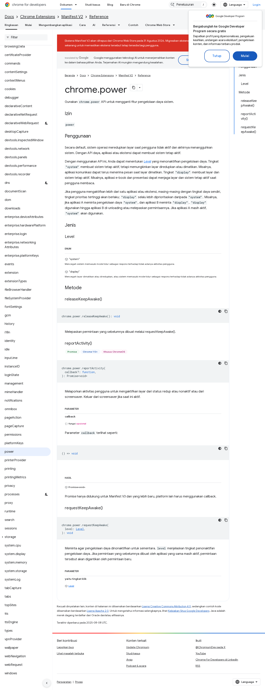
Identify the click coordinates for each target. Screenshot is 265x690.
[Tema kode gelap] (220, 311)
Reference (98, 16)
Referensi (108, 25)
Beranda (70, 75)
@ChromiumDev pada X (210, 647)
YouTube (201, 653)
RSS (198, 666)
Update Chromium (137, 647)
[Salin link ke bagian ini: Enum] (75, 248)
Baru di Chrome (130, 4)
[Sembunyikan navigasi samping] (47, 683)
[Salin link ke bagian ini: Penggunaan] (95, 136)
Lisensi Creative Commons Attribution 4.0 (166, 606)
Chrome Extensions (37, 16)
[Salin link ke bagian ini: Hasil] (75, 477)
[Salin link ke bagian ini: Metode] (85, 288)
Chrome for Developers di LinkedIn (217, 659)
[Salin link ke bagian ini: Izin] (76, 114)
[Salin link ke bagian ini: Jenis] (80, 225)
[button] (25, 537)
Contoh (133, 25)
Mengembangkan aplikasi (55, 25)
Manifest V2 (72, 16)
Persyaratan (64, 681)
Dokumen (66, 4)
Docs (9, 16)
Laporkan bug (65, 647)
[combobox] (188, 4)
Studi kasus (92, 4)
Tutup (217, 56)
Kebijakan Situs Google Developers (188, 611)
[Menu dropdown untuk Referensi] (120, 25)
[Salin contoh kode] (226, 311)
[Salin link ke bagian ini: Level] (78, 237)
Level (147, 161)
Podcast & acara (136, 666)
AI (94, 25)
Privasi (79, 681)
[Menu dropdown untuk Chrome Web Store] (175, 25)
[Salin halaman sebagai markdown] (133, 87)
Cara (82, 25)
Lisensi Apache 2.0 (98, 611)
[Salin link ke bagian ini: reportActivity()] (96, 343)
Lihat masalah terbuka (70, 653)
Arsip (129, 659)
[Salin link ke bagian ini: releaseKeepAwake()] (106, 299)
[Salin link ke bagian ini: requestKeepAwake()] (107, 508)
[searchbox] (26, 37)
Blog (110, 4)
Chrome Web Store (157, 25)
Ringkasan (11, 25)
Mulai (245, 56)
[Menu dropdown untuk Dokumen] (77, 4)
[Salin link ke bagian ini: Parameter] (83, 408)
